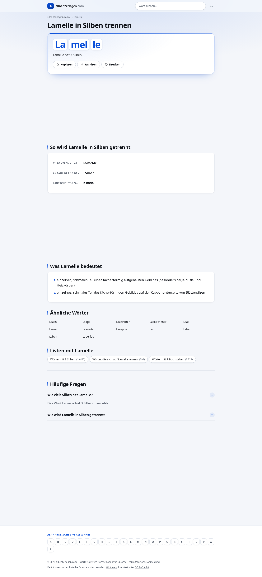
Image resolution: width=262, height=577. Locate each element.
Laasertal (88, 329)
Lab (152, 329)
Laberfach (89, 336)
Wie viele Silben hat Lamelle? (70, 395)
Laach (53, 322)
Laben (53, 336)
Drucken (114, 64)
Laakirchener (158, 322)
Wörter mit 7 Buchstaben (172, 359)
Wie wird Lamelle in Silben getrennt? (76, 415)
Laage (86, 322)
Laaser (53, 329)
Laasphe (121, 329)
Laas (186, 322)
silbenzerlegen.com (58, 17)
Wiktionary (111, 567)
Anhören (90, 64)
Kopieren (67, 64)
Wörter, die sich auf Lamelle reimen (118, 359)
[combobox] (170, 6)
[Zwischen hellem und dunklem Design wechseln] (211, 6)
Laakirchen (123, 322)
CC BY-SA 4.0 (142, 567)
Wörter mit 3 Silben (67, 359)
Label (186, 329)
